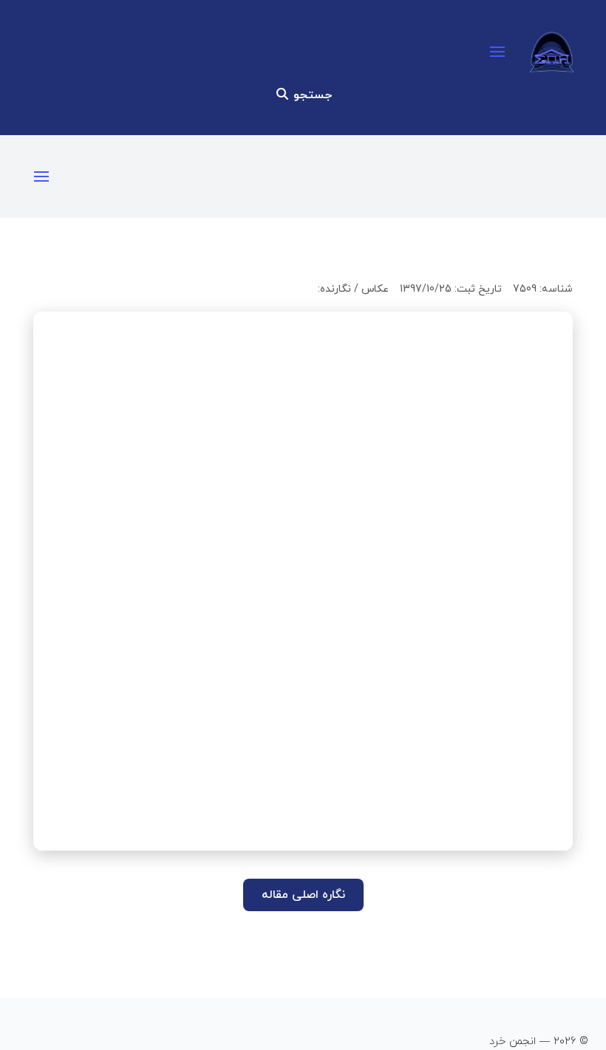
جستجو (311, 95)
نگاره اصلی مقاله (303, 895)
